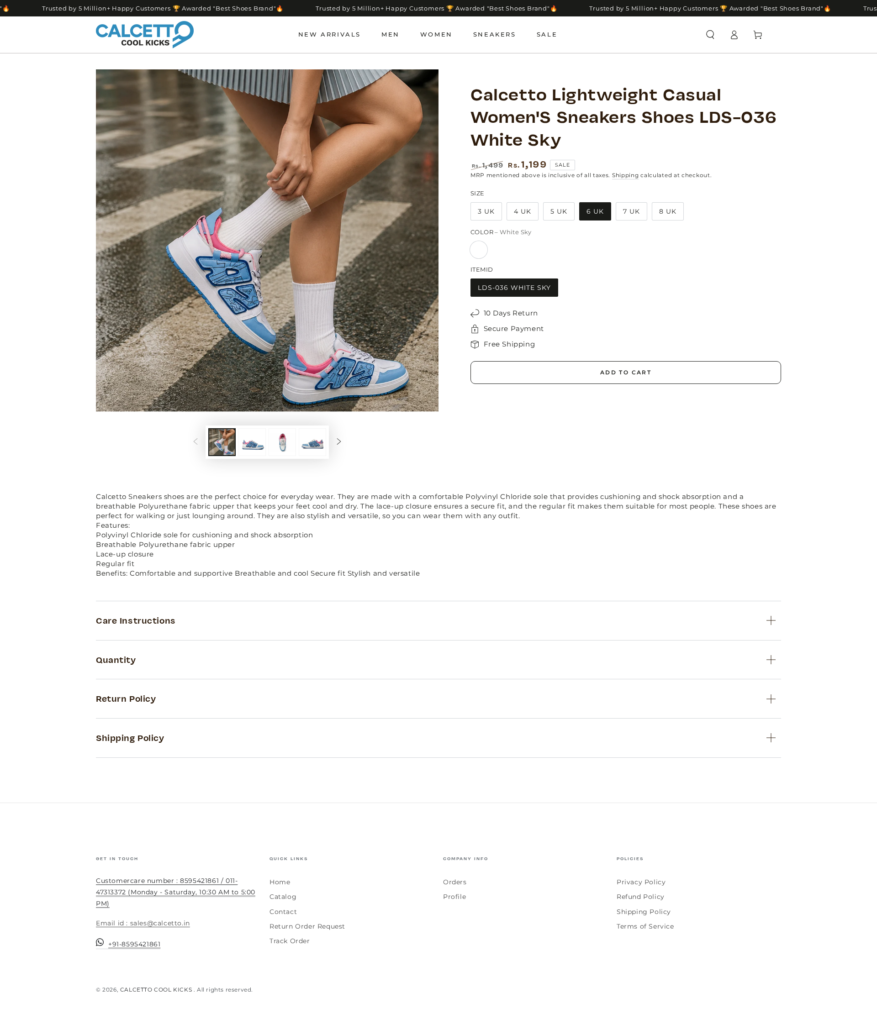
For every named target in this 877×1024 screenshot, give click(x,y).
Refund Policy (641, 897)
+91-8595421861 (134, 944)
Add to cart (625, 372)
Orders (455, 882)
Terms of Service (645, 926)
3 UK (486, 211)
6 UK (595, 211)
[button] (710, 35)
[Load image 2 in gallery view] (252, 442)
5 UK (558, 211)
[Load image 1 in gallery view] (222, 442)
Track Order (289, 941)
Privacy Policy (641, 882)
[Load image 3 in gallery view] (282, 442)
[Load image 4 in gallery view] (312, 442)
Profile (454, 897)
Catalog (282, 897)
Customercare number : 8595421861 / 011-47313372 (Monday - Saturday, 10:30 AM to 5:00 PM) (175, 892)
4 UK (522, 211)
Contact (283, 912)
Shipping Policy (644, 912)
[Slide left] (195, 442)
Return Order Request (307, 926)
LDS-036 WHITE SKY (514, 288)
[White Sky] (478, 250)
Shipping (625, 175)
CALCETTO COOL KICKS (157, 989)
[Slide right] (339, 442)
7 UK (631, 211)
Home (279, 882)
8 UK (667, 211)
